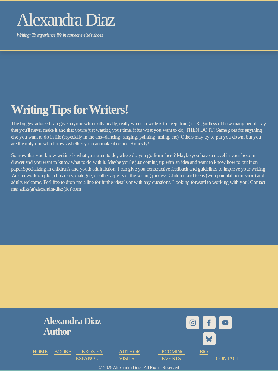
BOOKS (62, 351)
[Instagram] (192, 322)
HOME (40, 351)
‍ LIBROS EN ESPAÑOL (89, 355)
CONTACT (227, 358)
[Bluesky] (209, 338)
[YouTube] (225, 322)
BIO (204, 351)
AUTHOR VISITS (129, 355)
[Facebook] (209, 322)
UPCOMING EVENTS (171, 355)
